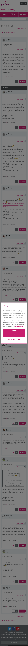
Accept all (14, 330)
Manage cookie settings (14, 339)
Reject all (14, 335)
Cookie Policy (19, 326)
